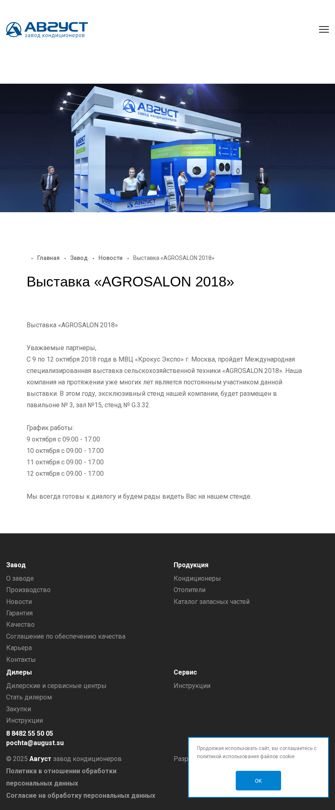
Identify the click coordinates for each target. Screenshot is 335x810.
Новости (110, 258)
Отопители (189, 590)
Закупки (18, 709)
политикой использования (228, 756)
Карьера (19, 648)
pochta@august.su (35, 743)
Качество (20, 624)
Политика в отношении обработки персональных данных (61, 777)
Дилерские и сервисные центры (56, 686)
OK (258, 781)
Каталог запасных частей (212, 602)
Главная (48, 258)
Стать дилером (29, 697)
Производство (28, 590)
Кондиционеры (197, 578)
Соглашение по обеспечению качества (65, 636)
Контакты (21, 660)
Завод (79, 258)
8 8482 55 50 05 (29, 733)
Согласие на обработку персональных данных (80, 795)
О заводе (20, 578)
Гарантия (19, 613)
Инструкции (24, 720)
